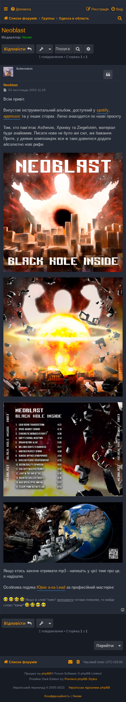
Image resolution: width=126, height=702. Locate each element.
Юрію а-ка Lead (51, 587)
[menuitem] (20, 9)
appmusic (11, 116)
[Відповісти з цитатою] (108, 74)
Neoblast (13, 30)
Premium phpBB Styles (81, 679)
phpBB (46, 673)
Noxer (27, 37)
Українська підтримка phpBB (89, 687)
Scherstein (24, 68)
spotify (103, 110)
